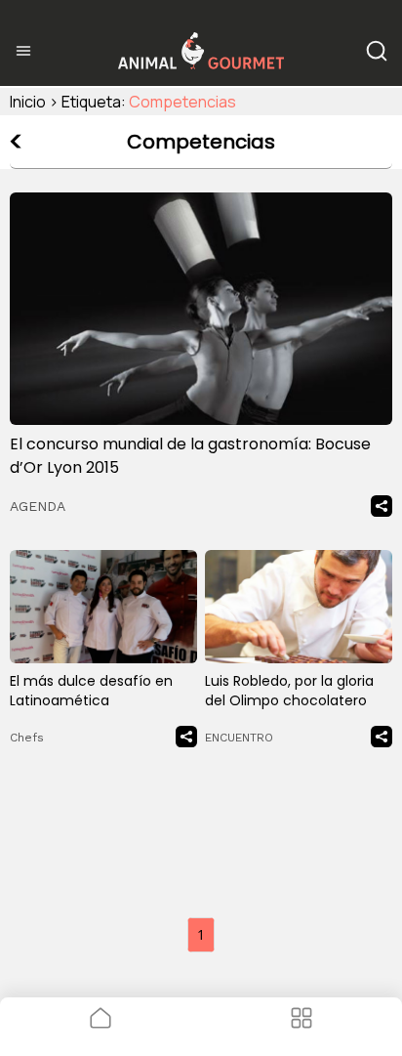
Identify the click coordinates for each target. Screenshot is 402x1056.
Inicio (28, 101)
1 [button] (201, 934)
